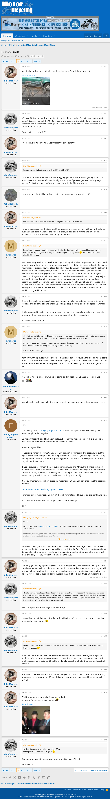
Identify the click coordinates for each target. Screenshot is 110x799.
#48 (105, 296)
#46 (105, 212)
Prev (6, 61)
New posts (5, 40)
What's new (20, 36)
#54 (105, 561)
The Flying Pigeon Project (50, 430)
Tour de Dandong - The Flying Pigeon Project (42, 489)
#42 (105, 113)
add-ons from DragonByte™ (49, 797)
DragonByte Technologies (77, 797)
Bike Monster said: (30, 166)
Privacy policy (93, 789)
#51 (105, 398)
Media (34, 36)
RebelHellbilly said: (30, 217)
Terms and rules (79, 789)
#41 (105, 66)
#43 (105, 138)
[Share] (101, 66)
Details (89, 797)
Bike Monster (8, 56)
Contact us (67, 789)
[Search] (106, 35)
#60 (105, 740)
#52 (105, 420)
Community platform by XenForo (55, 795)
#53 (105, 512)
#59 (105, 692)
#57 (105, 636)
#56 (105, 613)
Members (47, 36)
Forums (7, 36)
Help (102, 789)
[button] (28, 35)
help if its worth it (37, 56)
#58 (105, 670)
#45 (105, 190)
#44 (105, 161)
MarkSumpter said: (30, 332)
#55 (105, 583)
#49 (105, 327)
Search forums (17, 40)
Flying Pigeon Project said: (33, 517)
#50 (105, 372)
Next (36, 61)
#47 (105, 241)
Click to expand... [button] (64, 539)
